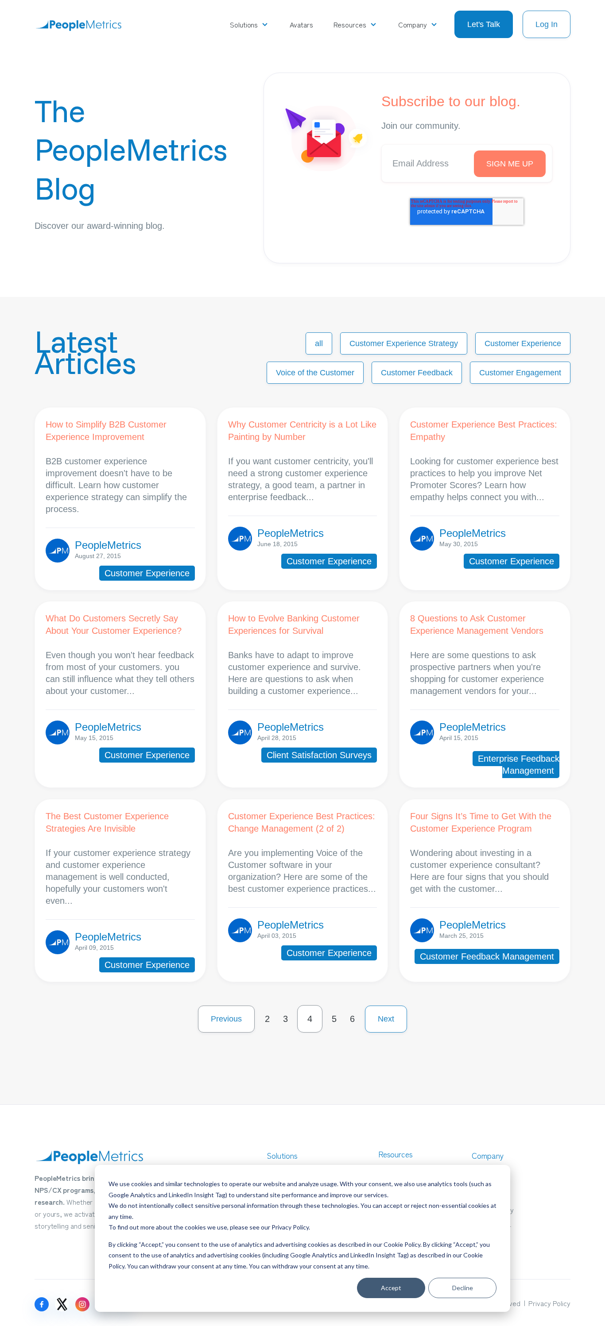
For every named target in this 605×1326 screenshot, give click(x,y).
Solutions (244, 24)
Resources (350, 24)
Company (412, 24)
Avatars (301, 24)
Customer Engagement (520, 372)
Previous (226, 1018)
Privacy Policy (290, 1227)
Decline (462, 1287)
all (319, 343)
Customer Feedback (417, 372)
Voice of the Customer (315, 372)
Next (386, 1018)
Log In (546, 24)
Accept (391, 1287)
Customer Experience (523, 343)
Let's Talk (483, 24)
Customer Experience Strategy (403, 343)
